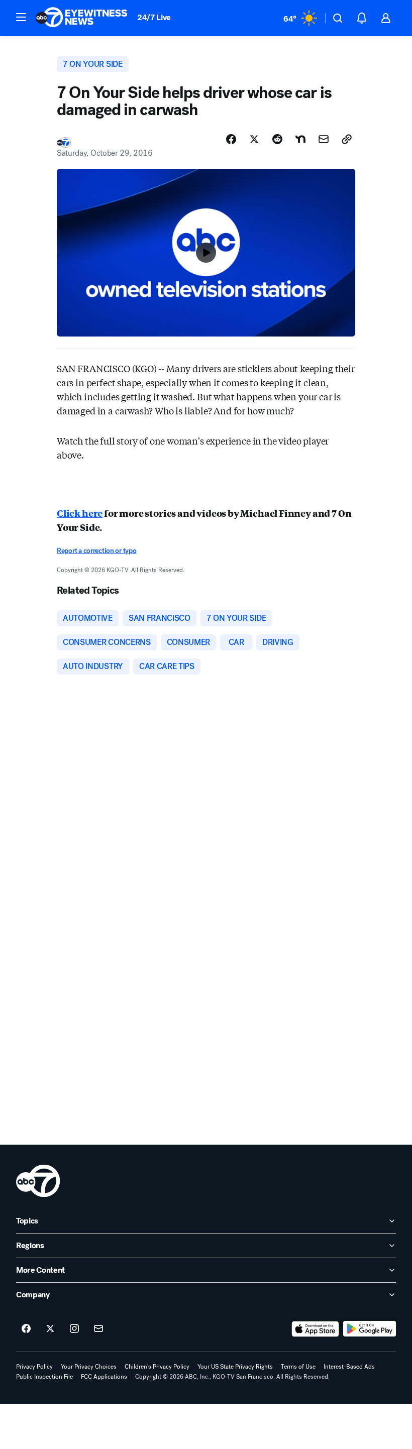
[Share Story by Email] (323, 139)
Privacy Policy (34, 1367)
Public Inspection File (44, 1377)
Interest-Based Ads (349, 1367)
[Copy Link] (346, 139)
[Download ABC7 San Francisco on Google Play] (369, 1329)
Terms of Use (298, 1367)
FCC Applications (104, 1377)
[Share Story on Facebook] (231, 139)
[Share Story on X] (254, 139)
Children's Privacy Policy (157, 1367)
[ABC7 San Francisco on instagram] (74, 1329)
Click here (79, 512)
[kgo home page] (38, 1181)
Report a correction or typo (96, 550)
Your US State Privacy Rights (235, 1367)
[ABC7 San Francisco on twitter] (50, 1329)
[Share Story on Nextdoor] (300, 139)
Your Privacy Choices (89, 1367)
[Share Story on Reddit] (277, 139)
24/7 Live (154, 17)
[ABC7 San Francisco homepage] (81, 18)
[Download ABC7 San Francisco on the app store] (315, 1329)
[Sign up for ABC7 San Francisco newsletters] (98, 1329)
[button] (21, 17)
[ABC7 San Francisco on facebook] (26, 1329)
